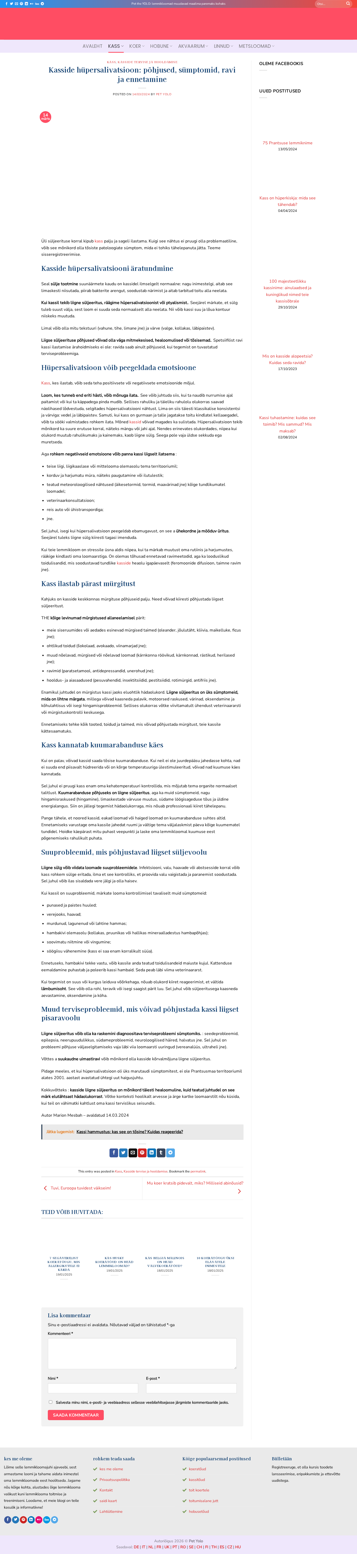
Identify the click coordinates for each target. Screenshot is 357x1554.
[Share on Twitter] (123, 1152)
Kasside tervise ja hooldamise (147, 62)
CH (199, 1547)
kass (99, 241)
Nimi (53, 1378)
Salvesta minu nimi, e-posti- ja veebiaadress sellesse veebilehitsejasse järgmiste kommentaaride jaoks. (142, 1402)
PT (174, 1547)
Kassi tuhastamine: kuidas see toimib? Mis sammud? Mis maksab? (287, 424)
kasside (123, 563)
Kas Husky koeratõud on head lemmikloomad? (114, 1262)
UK (166, 1547)
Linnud (222, 46)
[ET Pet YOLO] (178, 23)
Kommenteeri (60, 1333)
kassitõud (197, 1479)
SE (191, 1547)
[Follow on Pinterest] (21, 4)
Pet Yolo (163, 94)
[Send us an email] (16, 4)
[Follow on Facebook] (6, 4)
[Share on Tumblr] (161, 1152)
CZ (229, 1547)
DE (136, 1547)
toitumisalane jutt (203, 1500)
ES (222, 1547)
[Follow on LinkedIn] (26, 4)
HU (238, 1547)
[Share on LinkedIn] (151, 1152)
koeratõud (197, 1469)
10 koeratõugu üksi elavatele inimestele (215, 1262)
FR (159, 1547)
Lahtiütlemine (111, 1511)
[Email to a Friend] (133, 1152)
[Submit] (348, 4)
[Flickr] (31, 4)
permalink (198, 1171)
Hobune (159, 46)
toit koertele (199, 1490)
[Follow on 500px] (37, 4)
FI (206, 1547)
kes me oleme (111, 1469)
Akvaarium (191, 46)
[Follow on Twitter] (11, 4)
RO (183, 1547)
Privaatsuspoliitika (115, 1479)
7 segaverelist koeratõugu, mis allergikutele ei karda (64, 1264)
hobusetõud (199, 1511)
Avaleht (92, 46)
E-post (153, 1378)
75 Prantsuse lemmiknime (287, 143)
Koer (135, 46)
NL (150, 1547)
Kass (114, 46)
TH (214, 1547)
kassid (134, 422)
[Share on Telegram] (170, 1152)
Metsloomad (255, 46)
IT (143, 1547)
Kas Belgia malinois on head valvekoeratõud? (164, 1262)
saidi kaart (108, 1500)
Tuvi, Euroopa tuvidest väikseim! (80, 1188)
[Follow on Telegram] (42, 4)
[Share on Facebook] (114, 1152)
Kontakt (106, 1490)
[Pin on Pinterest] (142, 1152)
